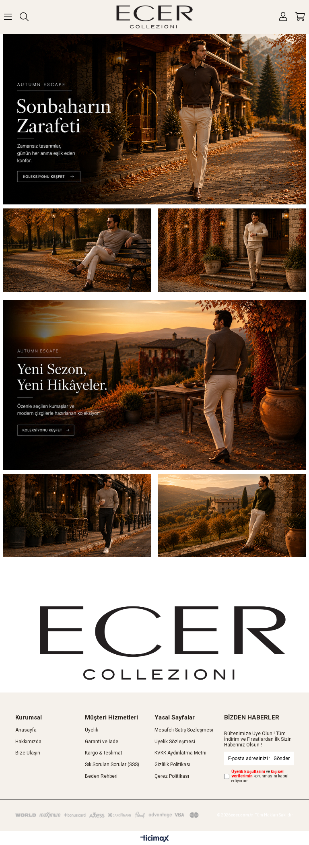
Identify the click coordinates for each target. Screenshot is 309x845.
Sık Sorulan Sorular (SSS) (112, 764)
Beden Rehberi (101, 776)
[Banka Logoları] (108, 815)
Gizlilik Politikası (172, 764)
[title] (154, 119)
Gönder (282, 758)
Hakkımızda (28, 741)
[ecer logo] (162, 643)
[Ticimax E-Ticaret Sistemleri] (154, 839)
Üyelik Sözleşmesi (174, 741)
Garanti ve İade (101, 741)
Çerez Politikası (171, 776)
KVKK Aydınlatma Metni (180, 753)
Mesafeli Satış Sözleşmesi (183, 730)
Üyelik (91, 730)
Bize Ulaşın (27, 753)
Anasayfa (26, 730)
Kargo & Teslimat (103, 753)
